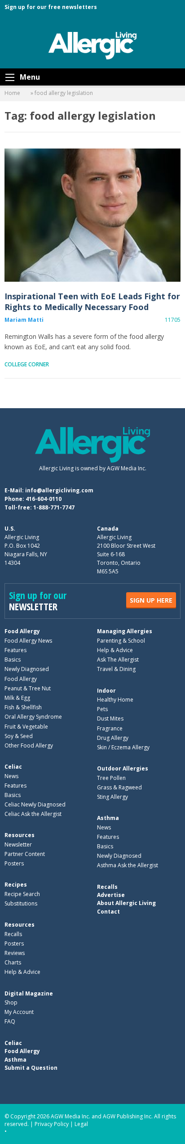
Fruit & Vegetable (26, 726)
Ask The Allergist (118, 659)
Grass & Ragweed (119, 787)
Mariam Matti (24, 320)
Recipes (15, 884)
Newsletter (18, 844)
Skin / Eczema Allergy (123, 747)
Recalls (13, 934)
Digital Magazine (28, 993)
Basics (12, 659)
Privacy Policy (52, 1124)
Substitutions (20, 903)
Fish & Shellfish (23, 707)
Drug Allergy (112, 738)
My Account (19, 1012)
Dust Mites (110, 718)
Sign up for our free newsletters (50, 7)
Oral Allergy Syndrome (33, 717)
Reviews (14, 953)
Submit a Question (30, 1068)
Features (15, 650)
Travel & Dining (116, 669)
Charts (12, 962)
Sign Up (151, 600)
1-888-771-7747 (54, 507)
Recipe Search (22, 894)
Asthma (108, 818)
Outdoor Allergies (122, 768)
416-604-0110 (44, 499)
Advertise (111, 895)
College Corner (26, 364)
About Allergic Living (126, 903)
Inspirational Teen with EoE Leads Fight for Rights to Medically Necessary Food (92, 215)
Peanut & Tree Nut (27, 688)
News (11, 776)
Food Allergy (22, 631)
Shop (11, 1002)
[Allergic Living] (92, 45)
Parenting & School (121, 640)
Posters (14, 863)
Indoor (106, 690)
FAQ (9, 1021)
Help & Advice (115, 650)
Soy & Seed (18, 736)
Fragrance (110, 728)
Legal (81, 1124)
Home (12, 93)
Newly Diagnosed (26, 669)
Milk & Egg (17, 698)
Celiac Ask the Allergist (33, 814)
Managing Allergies (124, 631)
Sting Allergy (112, 797)
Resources (19, 835)
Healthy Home (115, 699)
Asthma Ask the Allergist (127, 865)
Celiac (13, 766)
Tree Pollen (111, 778)
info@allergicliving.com (59, 490)
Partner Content (24, 854)
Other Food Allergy (28, 745)
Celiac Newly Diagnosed (35, 804)
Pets (102, 709)
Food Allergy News (28, 640)
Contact (108, 911)
